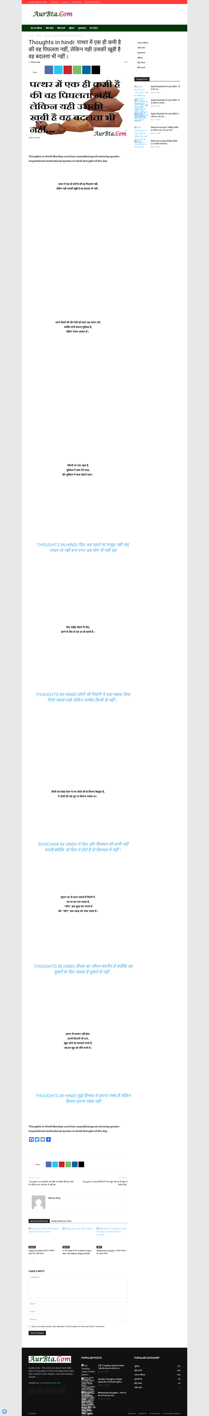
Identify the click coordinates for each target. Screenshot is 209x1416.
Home (31, 36)
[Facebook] (159, 2)
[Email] (96, 70)
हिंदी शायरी (61, 28)
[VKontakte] (173, 2)
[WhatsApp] (77, 70)
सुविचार (71, 28)
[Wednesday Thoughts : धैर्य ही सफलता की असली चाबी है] (112, 1237)
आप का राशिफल (36, 28)
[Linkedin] (86, 70)
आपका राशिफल (142, 42)
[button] (177, 28)
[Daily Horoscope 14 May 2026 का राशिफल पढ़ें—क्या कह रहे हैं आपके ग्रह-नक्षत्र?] (141, 135)
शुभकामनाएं (82, 28)
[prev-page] (30, 1259)
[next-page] (35, 1259)
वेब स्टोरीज (94, 28)
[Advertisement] (128, 14)
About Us (54, 2)
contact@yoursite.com (50, 1382)
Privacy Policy (77, 2)
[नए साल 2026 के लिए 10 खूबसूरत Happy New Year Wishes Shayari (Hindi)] (78, 1237)
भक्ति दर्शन (141, 47)
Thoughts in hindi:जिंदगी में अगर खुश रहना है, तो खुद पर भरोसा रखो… (105, 1183)
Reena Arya (35, 62)
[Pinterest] (67, 70)
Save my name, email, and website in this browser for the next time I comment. (68, 1326)
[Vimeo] (169, 2)
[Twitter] (164, 2)
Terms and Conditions (92, 2)
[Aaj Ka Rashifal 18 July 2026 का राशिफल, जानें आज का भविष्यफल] (141, 117)
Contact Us (65, 2)
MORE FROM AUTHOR (61, 1221)
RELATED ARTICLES (39, 1221)
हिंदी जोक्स (49, 28)
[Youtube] (178, 2)
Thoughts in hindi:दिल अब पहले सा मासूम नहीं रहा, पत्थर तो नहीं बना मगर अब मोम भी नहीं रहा (51, 1183)
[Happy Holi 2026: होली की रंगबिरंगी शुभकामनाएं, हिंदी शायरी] (44, 1237)
